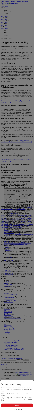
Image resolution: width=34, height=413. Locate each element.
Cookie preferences (17, 409)
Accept (17, 405)
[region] (17, 396)
